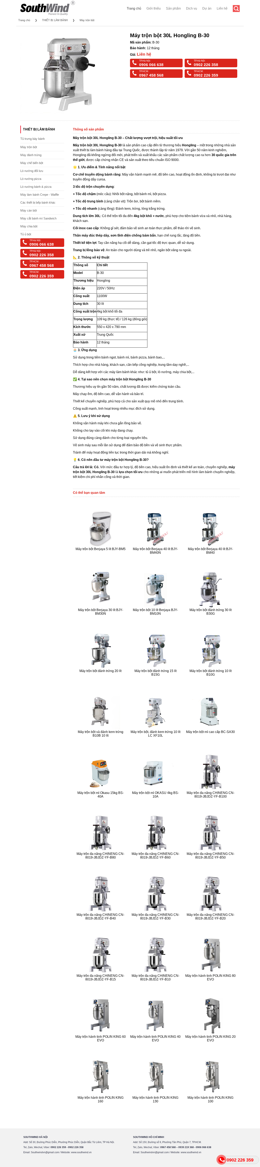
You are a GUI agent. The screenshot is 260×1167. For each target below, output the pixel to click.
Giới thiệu (153, 8)
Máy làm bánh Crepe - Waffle (39, 194)
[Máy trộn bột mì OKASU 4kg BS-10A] (156, 801)
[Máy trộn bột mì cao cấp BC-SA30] (210, 740)
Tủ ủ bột (25, 234)
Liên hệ (222, 8)
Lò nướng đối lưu (31, 171)
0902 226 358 (206, 65)
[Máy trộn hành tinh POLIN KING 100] (210, 1106)
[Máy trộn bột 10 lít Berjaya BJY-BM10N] (156, 618)
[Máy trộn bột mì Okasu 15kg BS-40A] (101, 801)
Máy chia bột (28, 226)
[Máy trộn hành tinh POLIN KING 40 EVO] (156, 1045)
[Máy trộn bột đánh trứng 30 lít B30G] (210, 618)
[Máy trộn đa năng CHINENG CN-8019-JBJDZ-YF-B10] (156, 984)
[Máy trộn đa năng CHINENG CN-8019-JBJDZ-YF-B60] (156, 862)
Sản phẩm (173, 8)
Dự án (206, 8)
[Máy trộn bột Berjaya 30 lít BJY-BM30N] (101, 618)
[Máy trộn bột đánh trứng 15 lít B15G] (156, 679)
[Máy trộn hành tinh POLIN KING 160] (101, 1106)
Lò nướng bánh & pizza (35, 186)
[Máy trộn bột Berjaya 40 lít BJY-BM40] (210, 557)
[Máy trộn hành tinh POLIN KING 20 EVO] (210, 1045)
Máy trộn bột (87, 20)
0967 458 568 (151, 75)
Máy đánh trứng (30, 155)
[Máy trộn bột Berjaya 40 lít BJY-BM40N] (156, 557)
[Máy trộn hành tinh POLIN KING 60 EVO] (101, 1045)
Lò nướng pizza (30, 178)
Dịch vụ (191, 8)
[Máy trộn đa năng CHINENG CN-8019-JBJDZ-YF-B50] (210, 862)
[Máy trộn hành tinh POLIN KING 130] (156, 1106)
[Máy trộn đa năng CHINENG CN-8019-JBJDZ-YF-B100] (210, 801)
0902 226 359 (206, 75)
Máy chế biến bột (31, 163)
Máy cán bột (28, 210)
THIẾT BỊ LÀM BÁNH (55, 20)
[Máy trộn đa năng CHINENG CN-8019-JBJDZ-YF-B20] (210, 923)
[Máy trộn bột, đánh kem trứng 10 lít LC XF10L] (156, 740)
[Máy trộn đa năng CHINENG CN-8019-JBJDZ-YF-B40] (101, 923)
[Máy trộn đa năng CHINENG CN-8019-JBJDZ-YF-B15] (101, 984)
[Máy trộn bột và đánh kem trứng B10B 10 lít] (101, 740)
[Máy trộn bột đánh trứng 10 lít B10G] (210, 679)
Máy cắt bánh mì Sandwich (38, 218)
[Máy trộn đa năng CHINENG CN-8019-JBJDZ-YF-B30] (156, 923)
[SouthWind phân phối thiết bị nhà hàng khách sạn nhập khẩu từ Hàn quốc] (47, 15)
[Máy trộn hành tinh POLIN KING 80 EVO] (210, 984)
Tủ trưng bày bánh (32, 138)
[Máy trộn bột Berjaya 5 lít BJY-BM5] (101, 557)
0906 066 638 (151, 65)
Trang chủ (134, 8)
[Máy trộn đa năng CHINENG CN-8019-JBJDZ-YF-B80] (101, 862)
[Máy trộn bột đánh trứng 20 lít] (101, 679)
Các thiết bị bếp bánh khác (37, 202)
